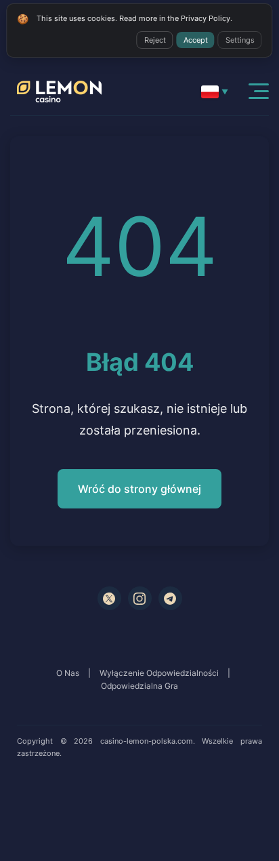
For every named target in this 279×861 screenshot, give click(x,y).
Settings (240, 40)
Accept (196, 40)
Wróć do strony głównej (139, 489)
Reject (155, 40)
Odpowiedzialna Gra (139, 686)
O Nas (67, 673)
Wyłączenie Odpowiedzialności (159, 673)
